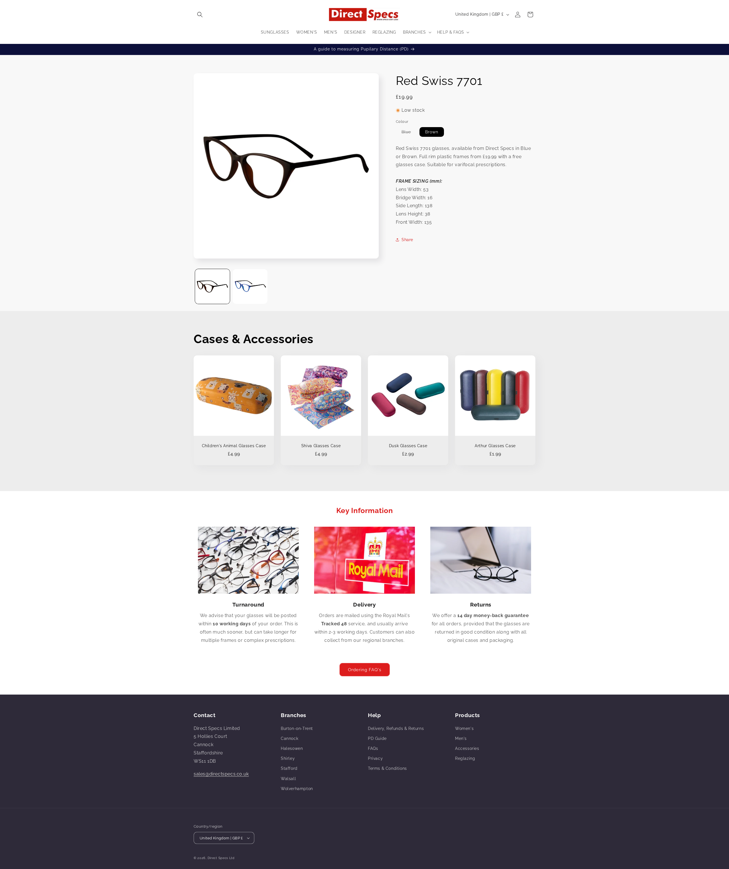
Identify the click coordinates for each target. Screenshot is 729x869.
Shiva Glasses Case (321, 445)
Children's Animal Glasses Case (234, 445)
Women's (464, 728)
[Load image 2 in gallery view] (250, 286)
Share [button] (407, 239)
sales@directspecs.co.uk (221, 774)
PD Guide (377, 738)
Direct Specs (218, 858)
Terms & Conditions (387, 768)
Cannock (289, 738)
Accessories (467, 748)
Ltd (232, 858)
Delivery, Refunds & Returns (396, 728)
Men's (461, 738)
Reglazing (465, 758)
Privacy (375, 758)
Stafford (289, 768)
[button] (200, 14)
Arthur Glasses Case (495, 445)
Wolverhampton (297, 788)
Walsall (288, 778)
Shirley (288, 758)
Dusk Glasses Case (408, 445)
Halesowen (292, 748)
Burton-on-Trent (297, 728)
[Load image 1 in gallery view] (212, 286)
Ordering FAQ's (364, 669)
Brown (431, 131)
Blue (409, 133)
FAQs (373, 748)
